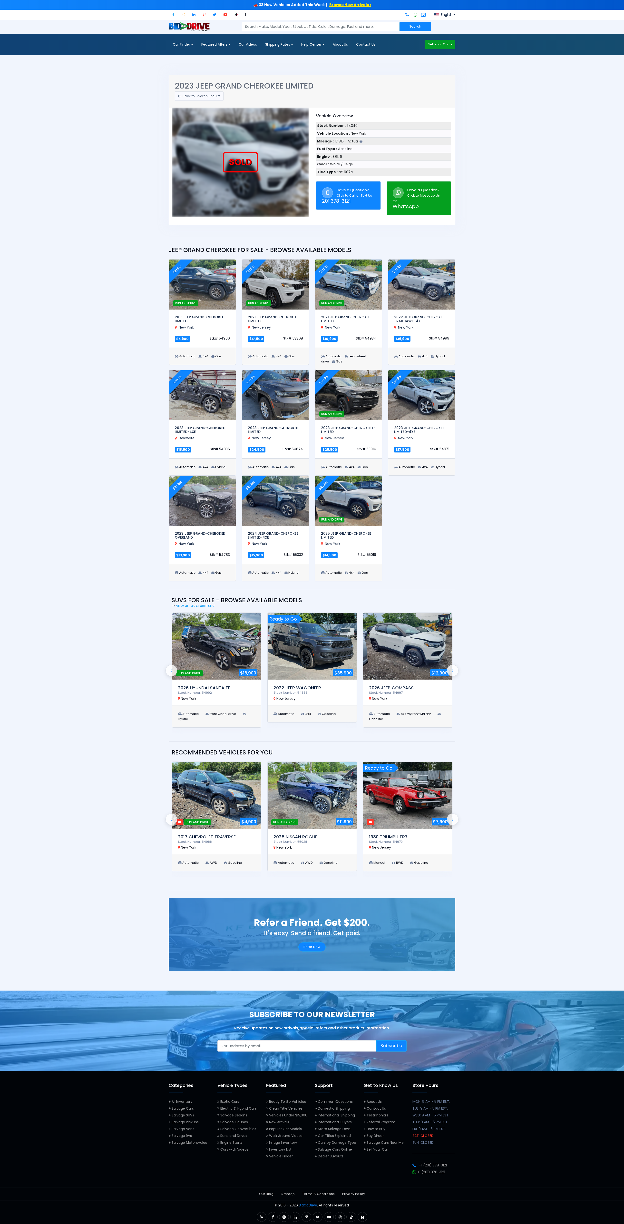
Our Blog (266, 1194)
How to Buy (375, 1128)
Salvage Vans (182, 1128)
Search (415, 26)
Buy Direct (375, 1135)
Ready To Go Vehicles (287, 1101)
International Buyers (334, 1122)
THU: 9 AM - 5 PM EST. (430, 1122)
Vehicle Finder (280, 1156)
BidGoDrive (308, 1205)
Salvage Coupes (233, 1122)
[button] (173, 14)
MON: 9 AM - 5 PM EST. (431, 1101)
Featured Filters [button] (214, 44)
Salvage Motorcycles (189, 1142)
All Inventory (181, 1101)
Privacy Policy (353, 1194)
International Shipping (336, 1115)
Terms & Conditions (318, 1194)
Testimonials (377, 1115)
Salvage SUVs (182, 1115)
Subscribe (391, 1046)
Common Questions (335, 1101)
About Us (340, 44)
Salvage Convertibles (237, 1128)
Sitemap (288, 1194)
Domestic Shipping (333, 1108)
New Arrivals (278, 1122)
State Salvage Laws (334, 1128)
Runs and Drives (233, 1135)
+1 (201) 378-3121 (433, 1165)
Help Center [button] (311, 44)
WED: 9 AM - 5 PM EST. (430, 1115)
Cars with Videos (233, 1149)
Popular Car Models (285, 1128)
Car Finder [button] (182, 44)
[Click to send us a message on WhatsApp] (416, 14)
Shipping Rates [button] (278, 44)
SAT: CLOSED (423, 1135)
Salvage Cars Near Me (385, 1142)
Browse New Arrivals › (350, 4)
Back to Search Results (201, 96)
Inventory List (280, 1149)
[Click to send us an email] (423, 14)
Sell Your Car (439, 44)
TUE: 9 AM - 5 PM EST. (430, 1108)
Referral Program (380, 1122)
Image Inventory (282, 1142)
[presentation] (171, 670)
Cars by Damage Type (336, 1142)
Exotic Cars (229, 1101)
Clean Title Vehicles (285, 1108)
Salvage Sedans (233, 1115)
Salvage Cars (182, 1108)
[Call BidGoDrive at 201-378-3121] (407, 14)
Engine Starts (231, 1142)
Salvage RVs (181, 1135)
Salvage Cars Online (334, 1149)
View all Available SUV (195, 605)
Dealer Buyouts (330, 1156)
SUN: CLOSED (423, 1142)
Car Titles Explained (334, 1135)
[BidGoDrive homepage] (190, 29)
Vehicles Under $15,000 (287, 1115)
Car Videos (248, 44)
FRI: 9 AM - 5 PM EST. (429, 1128)
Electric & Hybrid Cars (238, 1108)
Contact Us (365, 44)
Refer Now (312, 946)
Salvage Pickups (185, 1122)
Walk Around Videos (285, 1135)
